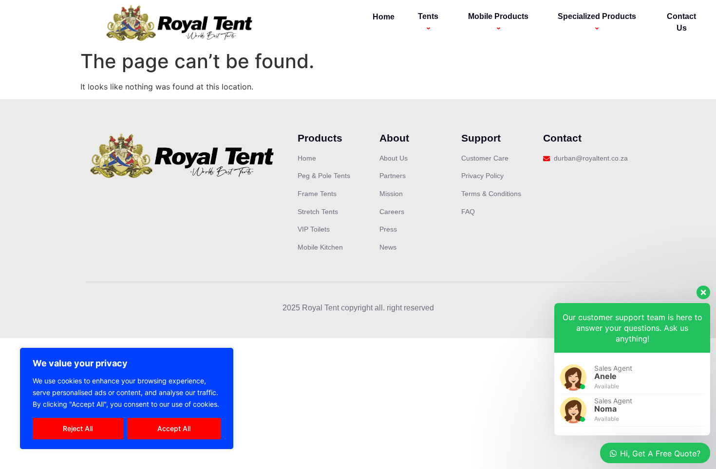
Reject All (78, 428)
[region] (126, 398)
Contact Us (681, 22)
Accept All (173, 428)
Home (384, 17)
